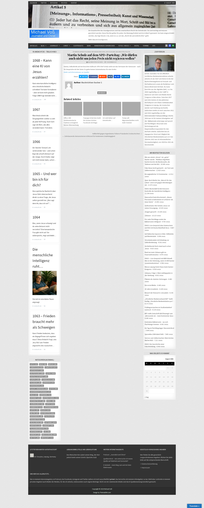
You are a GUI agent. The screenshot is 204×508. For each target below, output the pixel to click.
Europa (35, 380)
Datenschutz (36, 370)
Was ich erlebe (49, 435)
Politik (127, 52)
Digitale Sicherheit (38, 377)
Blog (43, 46)
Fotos (53, 389)
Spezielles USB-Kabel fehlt (154, 334)
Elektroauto (78, 46)
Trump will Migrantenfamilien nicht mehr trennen (130, 120)
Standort (48, 426)
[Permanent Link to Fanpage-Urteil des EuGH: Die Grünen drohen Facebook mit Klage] (92, 109)
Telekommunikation (39, 429)
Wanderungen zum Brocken (104, 46)
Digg (118, 76)
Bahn (89, 46)
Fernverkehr (36, 386)
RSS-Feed (64, 3)
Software (50, 422)
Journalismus (37, 404)
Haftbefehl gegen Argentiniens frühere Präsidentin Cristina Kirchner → (117, 134)
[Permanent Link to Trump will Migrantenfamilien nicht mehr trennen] (131, 109)
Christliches (36, 367)
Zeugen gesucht (150, 212)
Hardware (45, 395)
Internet (35, 398)
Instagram (53, 3)
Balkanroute (152, 121)
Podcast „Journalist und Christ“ (114, 455)
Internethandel (50, 398)
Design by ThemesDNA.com (102, 493)
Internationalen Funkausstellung (156, 116)
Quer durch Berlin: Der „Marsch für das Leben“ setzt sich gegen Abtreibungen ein (158, 182)
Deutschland (110, 52)
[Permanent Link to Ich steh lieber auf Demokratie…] (112, 109)
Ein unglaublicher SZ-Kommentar (156, 174)
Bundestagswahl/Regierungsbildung (92, 52)
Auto (33, 364)
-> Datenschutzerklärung (148, 464)
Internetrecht (37, 401)
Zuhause (148, 216)
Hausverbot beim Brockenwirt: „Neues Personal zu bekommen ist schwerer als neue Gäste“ (159, 199)
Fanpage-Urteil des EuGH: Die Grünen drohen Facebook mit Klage (92, 120)
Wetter (34, 438)
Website (103, 92)
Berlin (77, 52)
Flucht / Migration (38, 389)
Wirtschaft (47, 438)
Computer (51, 367)
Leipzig (34, 410)
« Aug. (147, 397)
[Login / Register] (173, 45)
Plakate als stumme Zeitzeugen (156, 279)
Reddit (104, 76)
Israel (51, 401)
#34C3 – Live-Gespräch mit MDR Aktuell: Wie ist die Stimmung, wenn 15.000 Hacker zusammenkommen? (159, 260)
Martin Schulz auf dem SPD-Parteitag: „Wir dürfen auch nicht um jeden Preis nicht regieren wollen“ (102, 56)
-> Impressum (145, 468)
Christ (65, 46)
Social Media (36, 422)
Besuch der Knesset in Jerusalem (156, 293)
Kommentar (36, 407)
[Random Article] (169, 45)
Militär (34, 413)
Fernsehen (48, 383)
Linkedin (126, 76)
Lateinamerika (51, 407)
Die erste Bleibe (150, 285)
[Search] (166, 45)
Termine (146, 46)
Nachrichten (120, 52)
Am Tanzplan (38, 457)
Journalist (54, 46)
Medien (45, 410)
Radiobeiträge (37, 419)
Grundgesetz (102, 39)
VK (111, 76)
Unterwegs (36, 432)
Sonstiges (35, 426)
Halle (34, 395)
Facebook (33, 3)
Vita (153, 46)
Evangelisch (48, 380)
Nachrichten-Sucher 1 (95, 62)
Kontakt (74, 3)
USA (47, 432)
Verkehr (35, 435)
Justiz (50, 404)
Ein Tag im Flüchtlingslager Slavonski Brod (159, 328)
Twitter (44, 3)
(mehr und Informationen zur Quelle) (76, 72)
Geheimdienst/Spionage (40, 392)
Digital (136, 46)
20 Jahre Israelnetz (151, 289)
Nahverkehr (36, 416)
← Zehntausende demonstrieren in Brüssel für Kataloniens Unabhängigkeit (88, 136)
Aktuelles (33, 46)
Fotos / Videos (123, 46)
